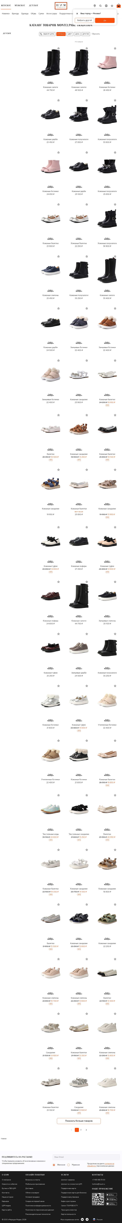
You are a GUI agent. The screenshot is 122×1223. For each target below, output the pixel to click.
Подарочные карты (68, 14)
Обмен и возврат (32, 1193)
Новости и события (9, 1184)
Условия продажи (32, 1197)
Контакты (5, 1193)
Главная (3, 1138)
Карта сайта (7, 1210)
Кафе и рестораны (68, 1201)
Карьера (5, 1201)
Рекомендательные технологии (38, 1214)
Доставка (29, 1188)
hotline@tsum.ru (98, 1184)
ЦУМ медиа (6, 1206)
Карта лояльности (68, 1214)
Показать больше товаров (79, 1121)
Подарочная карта (68, 1188)
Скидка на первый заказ (34, 1201)
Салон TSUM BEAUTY (69, 1206)
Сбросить (96, 34)
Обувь (33, 14)
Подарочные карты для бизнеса (73, 1193)
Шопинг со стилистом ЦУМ (71, 1184)
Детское (7, 33)
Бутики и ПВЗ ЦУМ (9, 1188)
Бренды (15, 14)
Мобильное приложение (35, 1184)
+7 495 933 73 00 (98, 1180)
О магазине (6, 1180)
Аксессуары (51, 14)
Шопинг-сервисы (68, 1180)
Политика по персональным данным (39, 1210)
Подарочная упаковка (70, 1197)
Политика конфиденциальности (38, 1206)
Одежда (24, 14)
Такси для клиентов (69, 1210)
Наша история (7, 1197)
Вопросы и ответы (32, 1180)
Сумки (41, 14)
